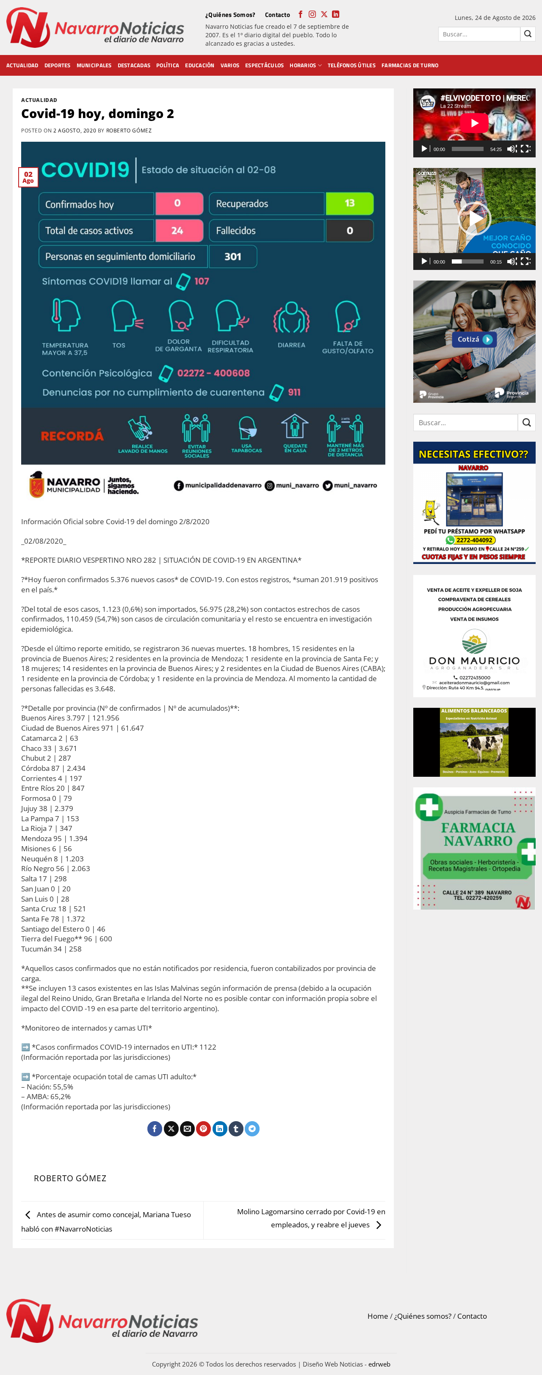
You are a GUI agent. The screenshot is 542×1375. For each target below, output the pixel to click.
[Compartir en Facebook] (154, 1128)
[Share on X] (171, 1128)
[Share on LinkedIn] (220, 1128)
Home (378, 1316)
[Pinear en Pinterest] (203, 1128)
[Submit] (528, 34)
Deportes (57, 65)
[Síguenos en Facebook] (300, 15)
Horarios (303, 65)
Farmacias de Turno (410, 65)
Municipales (94, 65)
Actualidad (22, 65)
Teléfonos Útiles (352, 65)
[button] (475, 219)
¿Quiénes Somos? (230, 14)
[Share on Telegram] (252, 1128)
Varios (230, 65)
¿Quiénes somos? (422, 1316)
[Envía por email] (187, 1128)
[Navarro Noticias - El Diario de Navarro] (95, 28)
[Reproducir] (425, 149)
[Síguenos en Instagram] (312, 15)
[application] (474, 122)
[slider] (468, 261)
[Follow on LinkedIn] (335, 15)
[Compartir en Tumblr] (236, 1128)
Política (167, 65)
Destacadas (134, 65)
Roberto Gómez (129, 130)
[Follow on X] (324, 15)
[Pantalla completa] (525, 149)
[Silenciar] (512, 149)
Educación (199, 65)
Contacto (277, 14)
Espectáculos (264, 65)
